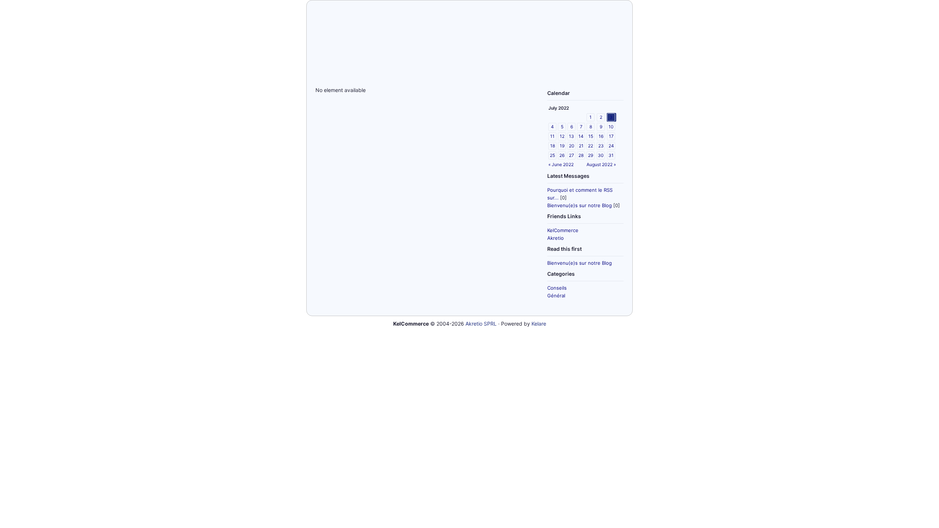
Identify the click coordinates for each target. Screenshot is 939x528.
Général (556, 295)
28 (581, 155)
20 (571, 145)
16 (601, 136)
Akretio (555, 238)
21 (581, 145)
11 (552, 136)
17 (611, 136)
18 (552, 145)
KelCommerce (562, 230)
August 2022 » (601, 164)
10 (611, 126)
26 (562, 155)
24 (611, 145)
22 (590, 145)
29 (590, 155)
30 (601, 155)
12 (562, 136)
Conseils (557, 288)
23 (601, 145)
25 (552, 155)
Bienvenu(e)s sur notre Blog (579, 205)
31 (611, 155)
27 (571, 155)
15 (590, 136)
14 (581, 136)
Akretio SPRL (481, 323)
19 (562, 145)
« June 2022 (561, 164)
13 (571, 136)
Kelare (538, 323)
